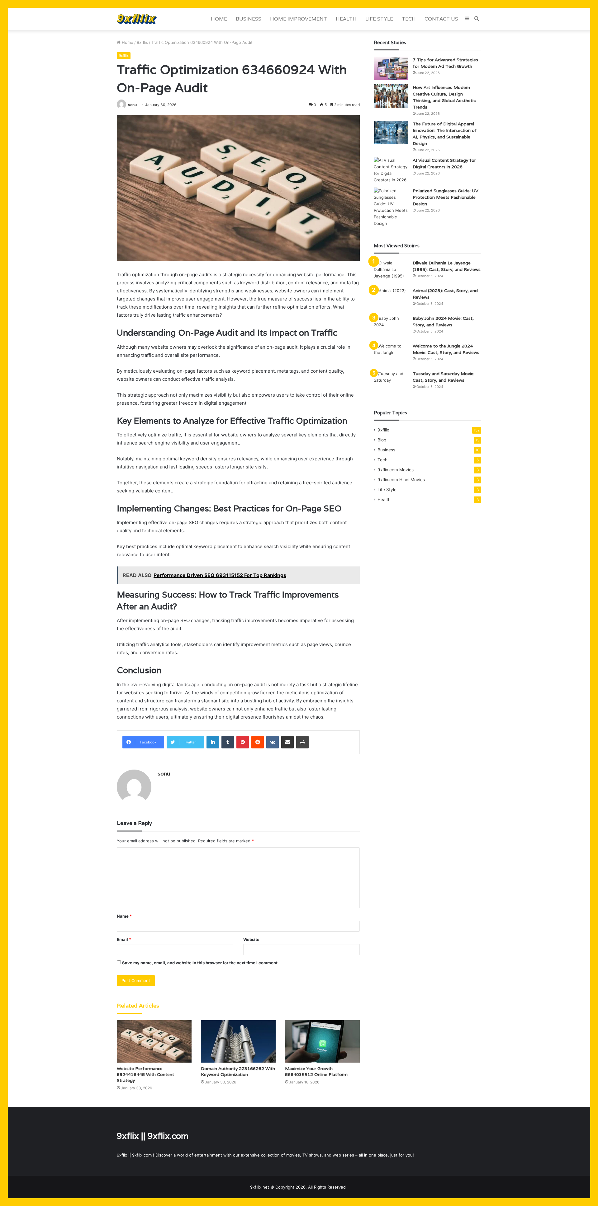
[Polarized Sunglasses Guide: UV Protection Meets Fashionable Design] (391, 207)
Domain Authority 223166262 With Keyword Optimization (238, 1071)
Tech (409, 19)
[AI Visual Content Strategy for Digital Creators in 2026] (391, 170)
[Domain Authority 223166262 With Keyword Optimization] (238, 1041)
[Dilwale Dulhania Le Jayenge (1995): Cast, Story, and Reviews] (391, 271)
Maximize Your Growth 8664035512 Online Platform (316, 1071)
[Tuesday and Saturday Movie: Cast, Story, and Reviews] (391, 382)
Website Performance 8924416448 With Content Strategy (145, 1074)
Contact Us (441, 19)
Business (248, 19)
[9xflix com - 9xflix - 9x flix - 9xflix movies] (137, 19)
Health (346, 19)
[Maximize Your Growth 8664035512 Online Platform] (322, 1041)
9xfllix (142, 42)
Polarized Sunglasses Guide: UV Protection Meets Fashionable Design (445, 197)
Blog (381, 439)
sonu (132, 104)
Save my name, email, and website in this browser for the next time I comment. (200, 962)
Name (124, 916)
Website (251, 939)
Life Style (379, 19)
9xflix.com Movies (395, 469)
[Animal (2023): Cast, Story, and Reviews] (391, 299)
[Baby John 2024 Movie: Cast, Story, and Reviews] (391, 326)
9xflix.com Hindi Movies (401, 479)
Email (124, 939)
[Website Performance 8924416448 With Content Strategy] (154, 1041)
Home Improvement (298, 19)
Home (219, 19)
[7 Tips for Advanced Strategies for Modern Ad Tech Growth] (391, 68)
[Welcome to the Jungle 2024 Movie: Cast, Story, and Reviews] (391, 354)
